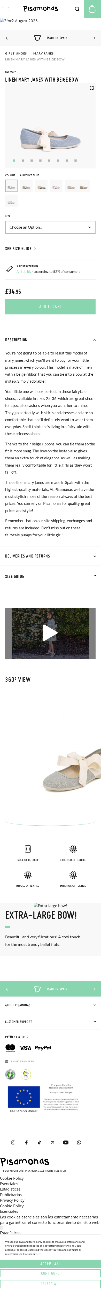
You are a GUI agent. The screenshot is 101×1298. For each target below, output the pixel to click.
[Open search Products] (77, 9)
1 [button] (14, 160)
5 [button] (49, 160)
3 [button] (31, 160)
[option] (26, 186)
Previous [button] (7, 38)
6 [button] (58, 160)
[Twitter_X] (52, 1142)
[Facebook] (26, 1142)
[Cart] (92, 9)
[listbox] (50, 195)
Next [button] (94, 38)
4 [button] (40, 160)
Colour (22, 175)
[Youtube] (65, 1142)
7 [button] (67, 160)
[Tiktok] (39, 1142)
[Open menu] (5, 9)
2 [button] (23, 160)
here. (39, 1253)
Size (8, 216)
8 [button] (75, 160)
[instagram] (13, 1142)
